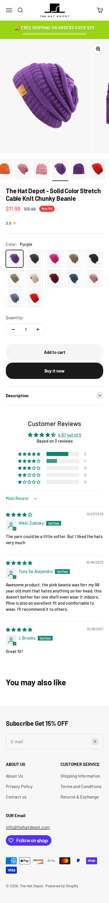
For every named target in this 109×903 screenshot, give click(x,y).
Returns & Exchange (79, 796)
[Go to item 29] (97, 170)
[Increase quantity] (38, 329)
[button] (29, 454)
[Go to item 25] (23, 170)
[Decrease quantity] (13, 329)
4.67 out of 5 (69, 434)
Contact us (16, 796)
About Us (14, 775)
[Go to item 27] (60, 170)
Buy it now (54, 370)
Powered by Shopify (61, 886)
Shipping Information (80, 775)
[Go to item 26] (41, 170)
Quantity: (15, 317)
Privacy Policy (19, 786)
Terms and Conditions (80, 786)
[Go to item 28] (79, 170)
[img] (19, 514)
